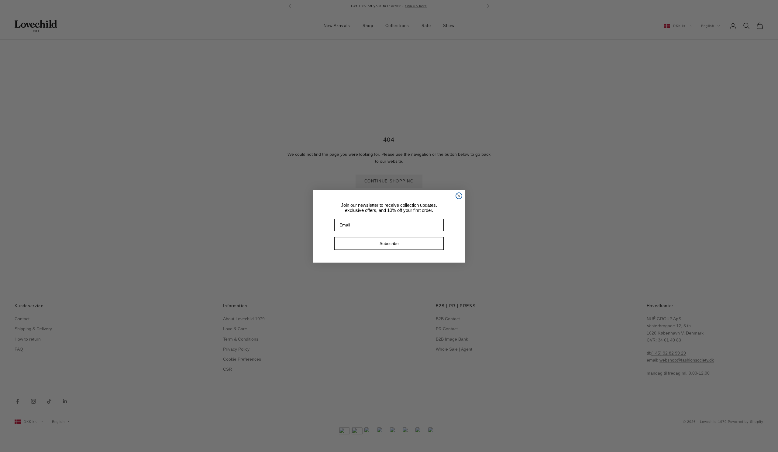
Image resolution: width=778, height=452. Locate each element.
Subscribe (389, 243)
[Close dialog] (459, 196)
